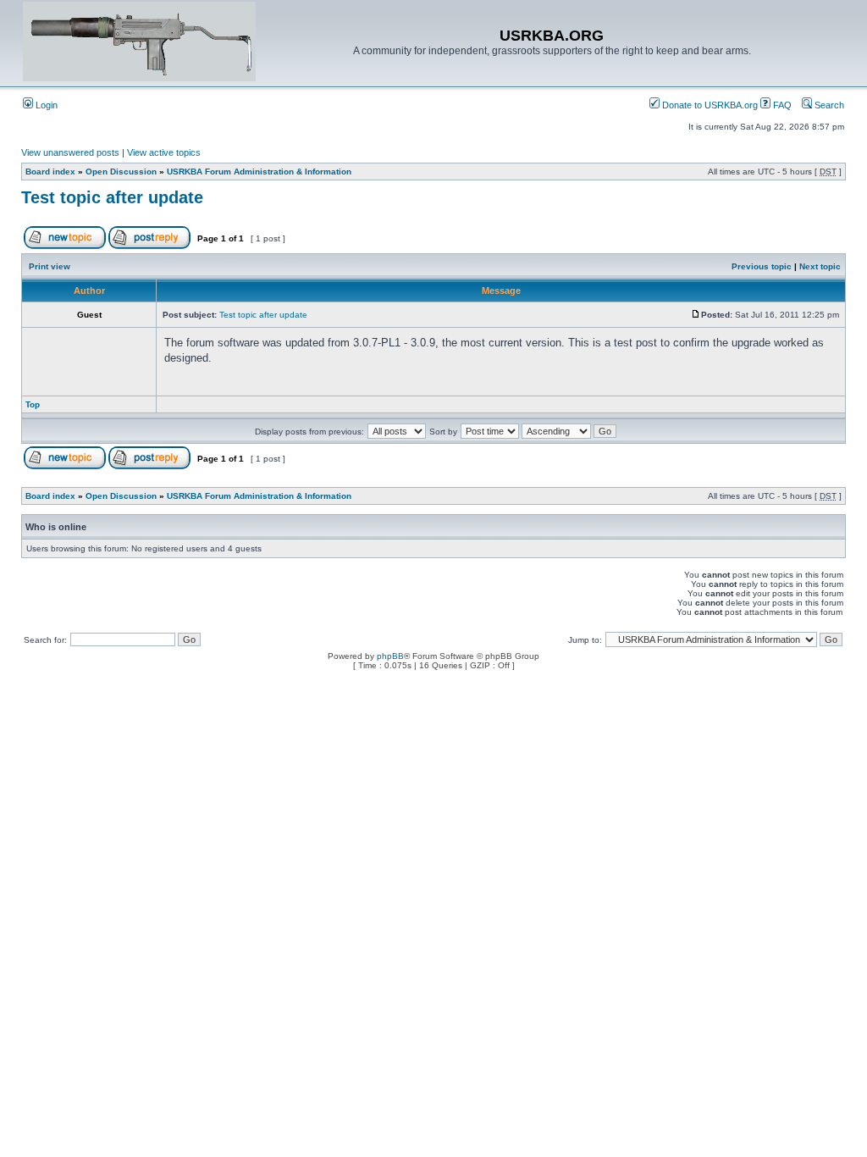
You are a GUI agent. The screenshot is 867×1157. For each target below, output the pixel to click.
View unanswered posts (70, 152)
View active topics (164, 152)
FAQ (781, 105)
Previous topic (762, 266)
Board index (50, 171)
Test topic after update (112, 197)
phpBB (390, 656)
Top (32, 404)
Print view (49, 266)
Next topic (820, 266)
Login (45, 105)
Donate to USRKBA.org (709, 105)
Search (828, 105)
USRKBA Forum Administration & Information (259, 171)
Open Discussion (121, 171)
